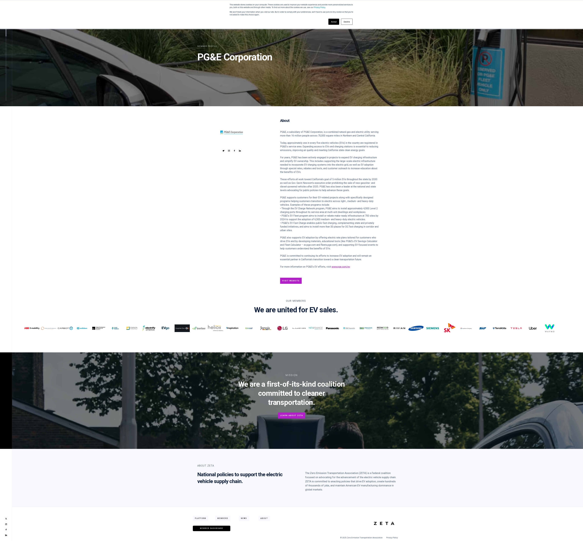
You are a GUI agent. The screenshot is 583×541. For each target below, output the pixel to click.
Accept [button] (334, 21)
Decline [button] (347, 21)
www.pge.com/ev (341, 266)
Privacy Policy (319, 7)
